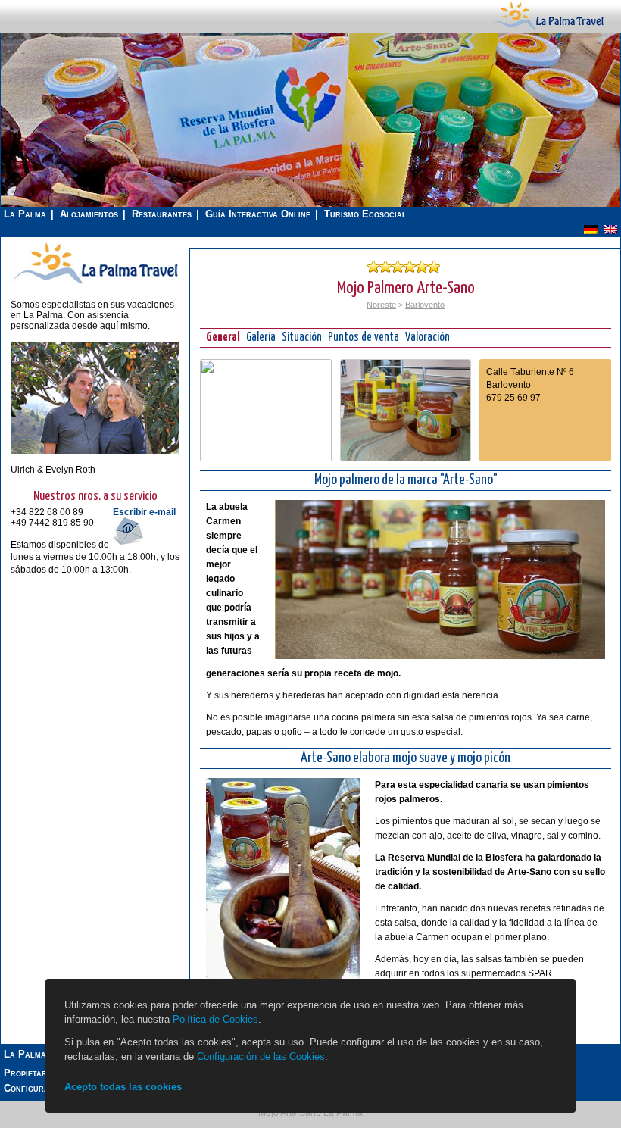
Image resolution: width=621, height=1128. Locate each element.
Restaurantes (162, 214)
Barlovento (425, 304)
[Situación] (266, 458)
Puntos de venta (363, 337)
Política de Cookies (215, 1019)
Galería (261, 337)
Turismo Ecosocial (365, 214)
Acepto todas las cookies (123, 1086)
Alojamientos (89, 214)
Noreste (381, 304)
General (223, 337)
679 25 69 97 (513, 397)
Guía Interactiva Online (257, 214)
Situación (302, 337)
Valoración (427, 337)
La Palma (25, 214)
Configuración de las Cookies (261, 1056)
